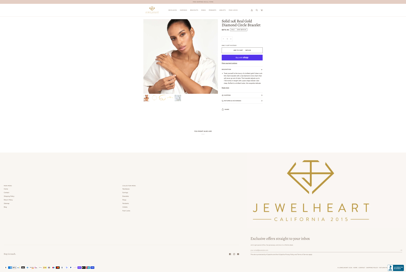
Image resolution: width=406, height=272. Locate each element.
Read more (225, 88)
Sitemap (6, 203)
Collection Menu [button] (129, 185)
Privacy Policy (289, 254)
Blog (5, 207)
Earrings (125, 192)
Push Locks (126, 211)
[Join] (399, 250)
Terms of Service (302, 254)
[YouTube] (238, 254)
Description (226, 69)
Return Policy (8, 200)
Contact (6, 192)
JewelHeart (343, 267)
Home (6, 189)
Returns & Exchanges (232, 100)
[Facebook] (230, 254)
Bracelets (125, 196)
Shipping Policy (9, 196)
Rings (124, 200)
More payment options (229, 63)
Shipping (227, 95)
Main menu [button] (8, 185)
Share (227, 109)
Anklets (125, 207)
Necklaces (126, 189)
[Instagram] (234, 254)
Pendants (125, 203)
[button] (172, 10)
